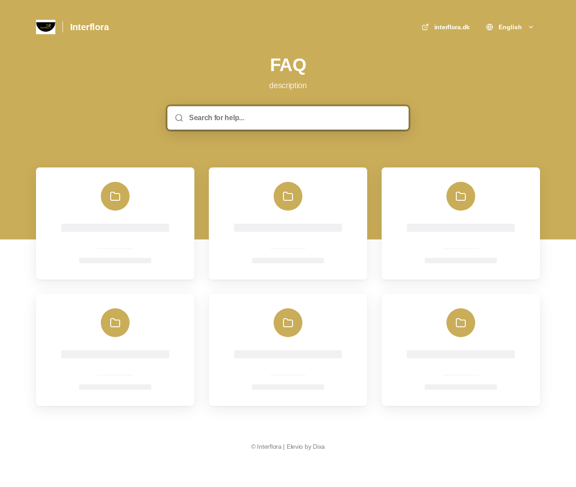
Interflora (89, 27)
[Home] (45, 27)
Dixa (319, 446)
